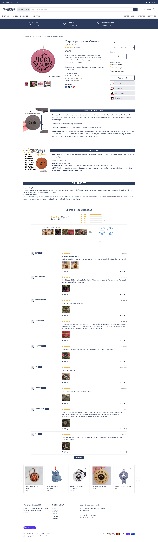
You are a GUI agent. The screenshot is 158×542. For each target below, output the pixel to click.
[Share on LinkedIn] (71, 87)
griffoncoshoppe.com (87, 517)
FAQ (17, 2)
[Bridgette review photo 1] (66, 356)
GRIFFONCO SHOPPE (8, 2)
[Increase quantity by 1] (124, 56)
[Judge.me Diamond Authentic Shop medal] (102, 230)
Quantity (113, 52)
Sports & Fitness (35, 36)
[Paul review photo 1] (66, 377)
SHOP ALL (5, 16)
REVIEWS (55, 516)
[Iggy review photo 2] (75, 265)
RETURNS (55, 519)
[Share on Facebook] (66, 87)
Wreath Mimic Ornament (123, 486)
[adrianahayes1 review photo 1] (66, 423)
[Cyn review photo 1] (66, 446)
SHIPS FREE (141, 16)
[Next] (138, 479)
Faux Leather (76, 76)
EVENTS (54, 513)
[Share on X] (69, 87)
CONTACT (55, 511)
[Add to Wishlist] (41, 468)
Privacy (42, 533)
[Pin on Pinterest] (74, 87)
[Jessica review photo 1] (66, 288)
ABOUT (54, 508)
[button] (84, 214)
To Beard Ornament (99, 486)
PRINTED (15, 16)
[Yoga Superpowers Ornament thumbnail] (26, 83)
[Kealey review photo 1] (66, 335)
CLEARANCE (151, 16)
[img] (66, 253)
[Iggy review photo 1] (66, 265)
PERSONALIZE (129, 16)
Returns (48, 533)
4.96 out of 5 (64, 217)
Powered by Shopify (28, 536)
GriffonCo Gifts (72, 45)
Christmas (76, 80)
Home (25, 36)
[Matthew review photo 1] (66, 309)
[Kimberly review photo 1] (66, 398)
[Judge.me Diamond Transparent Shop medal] (110, 230)
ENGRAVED (24, 16)
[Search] (135, 9)
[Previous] (20, 479)
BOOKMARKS (35, 16)
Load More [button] (79, 457)
